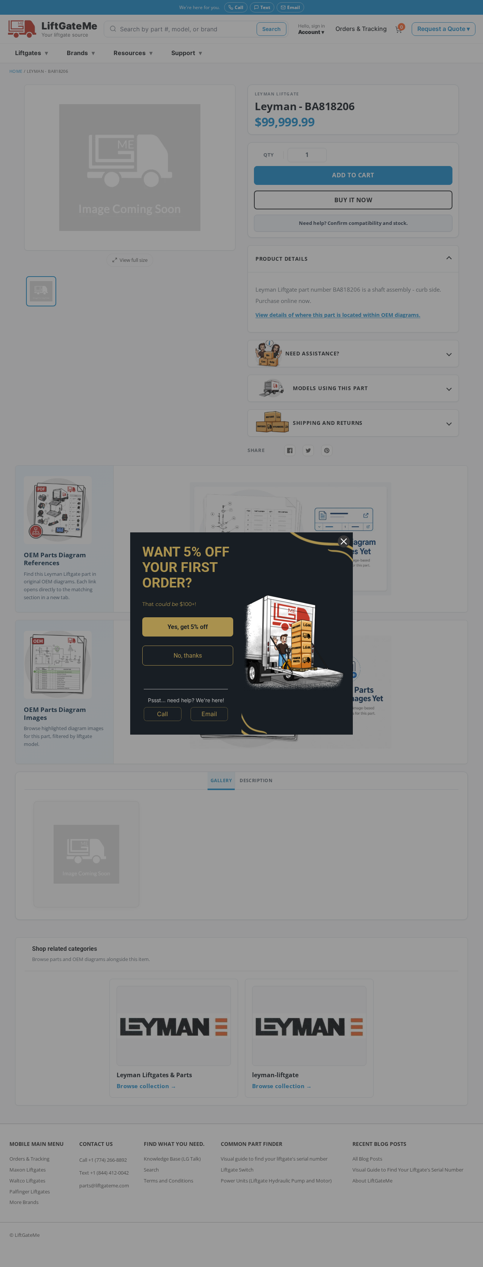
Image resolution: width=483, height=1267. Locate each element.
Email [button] (209, 714)
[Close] (344, 541)
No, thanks (188, 655)
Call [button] (162, 714)
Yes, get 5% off (188, 626)
